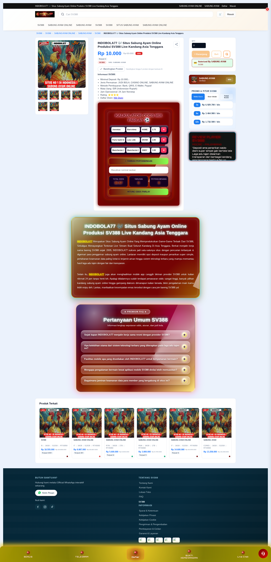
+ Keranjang (200, 54)
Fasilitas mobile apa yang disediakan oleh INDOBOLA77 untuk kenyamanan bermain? (131, 359)
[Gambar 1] (43, 95)
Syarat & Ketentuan (148, 511)
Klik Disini (118, 98)
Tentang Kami (146, 483)
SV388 (40, 25)
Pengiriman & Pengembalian (153, 524)
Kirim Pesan (48, 493)
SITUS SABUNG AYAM (127, 25)
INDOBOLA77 (84, 241)
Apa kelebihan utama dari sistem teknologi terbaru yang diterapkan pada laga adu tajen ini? (131, 346)
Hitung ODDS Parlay (138, 192)
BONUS (28, 557)
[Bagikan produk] (176, 44)
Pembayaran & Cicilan (150, 529)
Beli (216, 54)
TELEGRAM (82, 557)
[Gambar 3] (66, 95)
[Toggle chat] (263, 553)
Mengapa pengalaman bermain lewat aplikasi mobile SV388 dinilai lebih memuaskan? (130, 369)
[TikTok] (52, 507)
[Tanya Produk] (226, 54)
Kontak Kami (145, 487)
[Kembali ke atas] (264, 546)
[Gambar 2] (54, 95)
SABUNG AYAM (212, 6)
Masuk (233, 6)
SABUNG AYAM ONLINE (190, 6)
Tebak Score (226, 96)
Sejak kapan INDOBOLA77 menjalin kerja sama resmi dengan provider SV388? (127, 334)
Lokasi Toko (145, 492)
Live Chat (242, 557)
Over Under (212, 97)
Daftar (224, 6)
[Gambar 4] (77, 95)
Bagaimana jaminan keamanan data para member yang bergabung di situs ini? (127, 380)
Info (229, 79)
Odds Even (198, 97)
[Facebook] (37, 507)
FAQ (141, 496)
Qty (193, 41)
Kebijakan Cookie (147, 520)
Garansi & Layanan (148, 533)
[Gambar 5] (43, 106)
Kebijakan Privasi (147, 515)
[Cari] (62, 14)
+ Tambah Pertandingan (138, 161)
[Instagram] (45, 507)
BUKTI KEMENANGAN (189, 556)
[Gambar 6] (54, 106)
